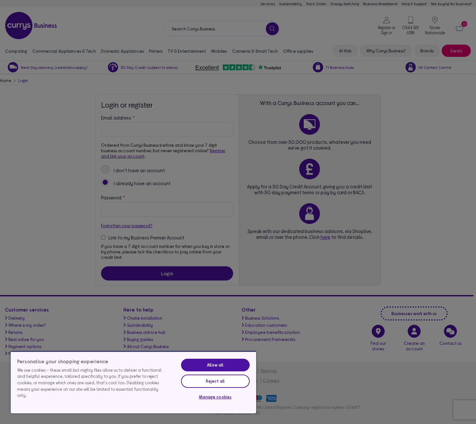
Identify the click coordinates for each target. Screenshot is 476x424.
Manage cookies (215, 396)
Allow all (215, 364)
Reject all (215, 381)
